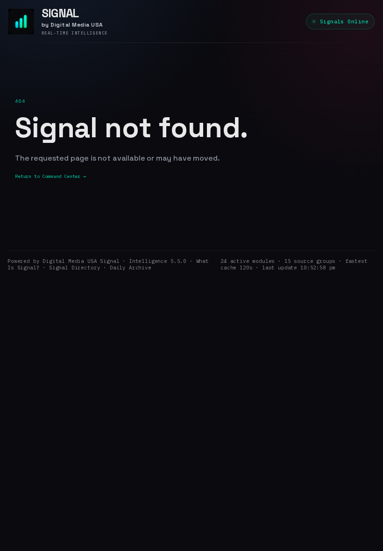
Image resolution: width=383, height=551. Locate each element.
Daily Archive (130, 267)
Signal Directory (74, 267)
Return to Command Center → (50, 176)
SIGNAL (60, 13)
